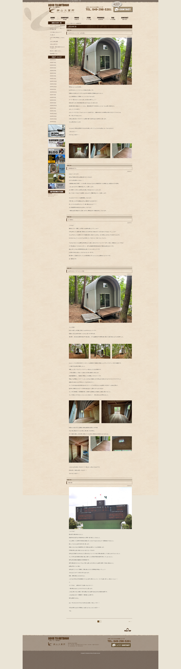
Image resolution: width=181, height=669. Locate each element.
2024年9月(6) (53, 121)
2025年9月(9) (53, 89)
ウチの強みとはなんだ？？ (56, 32)
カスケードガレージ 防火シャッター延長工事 (57, 29)
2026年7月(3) (53, 62)
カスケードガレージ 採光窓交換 (57, 25)
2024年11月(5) (53, 116)
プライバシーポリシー (53, 194)
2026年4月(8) (53, 70)
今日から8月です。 (54, 44)
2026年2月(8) (53, 75)
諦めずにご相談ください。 (56, 50)
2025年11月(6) (53, 84)
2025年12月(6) (53, 81)
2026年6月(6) (53, 65)
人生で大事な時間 (54, 41)
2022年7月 (129, 36)
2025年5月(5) (53, 100)
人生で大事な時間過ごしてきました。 (57, 38)
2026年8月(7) (53, 59)
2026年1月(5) (53, 78)
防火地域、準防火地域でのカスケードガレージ (57, 47)
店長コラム (72, 23)
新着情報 (50, 193)
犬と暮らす (52, 34)
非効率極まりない (54, 53)
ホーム (67, 23)
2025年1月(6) (53, 110)
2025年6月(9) (53, 97)
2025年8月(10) (53, 92)
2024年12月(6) (53, 113)
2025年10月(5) (53, 86)
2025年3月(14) (53, 105)
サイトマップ (51, 196)
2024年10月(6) (53, 118)
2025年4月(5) (53, 102)
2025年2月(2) (53, 108)
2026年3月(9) (53, 73)
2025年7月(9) (53, 94)
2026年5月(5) (53, 67)
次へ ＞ (130, 621)
